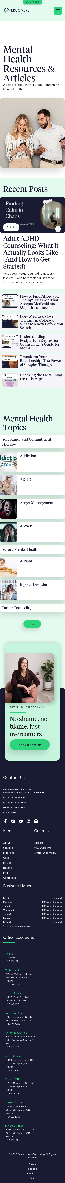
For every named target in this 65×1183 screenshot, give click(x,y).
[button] (57, 11)
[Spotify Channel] (36, 821)
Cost (6, 857)
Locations (8, 852)
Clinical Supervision (45, 852)
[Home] (16, 11)
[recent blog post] (10, 301)
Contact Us (9, 877)
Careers (38, 842)
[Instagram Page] (13, 821)
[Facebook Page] (5, 821)
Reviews (7, 867)
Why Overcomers (44, 847)
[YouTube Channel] (21, 821)
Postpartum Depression (10, 337)
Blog (5, 872)
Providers (8, 862)
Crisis (33, 1178)
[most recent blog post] (32, 215)
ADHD (11, 227)
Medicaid (32, 1173)
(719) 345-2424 (14, 797)
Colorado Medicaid (8, 297)
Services (8, 847)
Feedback (32, 1168)
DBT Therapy (8, 376)
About (6, 842)
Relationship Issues (10, 358)
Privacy (32, 1164)
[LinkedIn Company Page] (28, 821)
